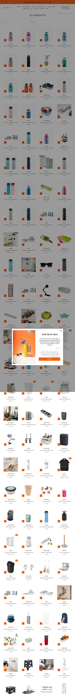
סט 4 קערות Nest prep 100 (10, 501)
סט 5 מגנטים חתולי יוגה (46, 501)
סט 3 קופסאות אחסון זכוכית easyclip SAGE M (46, 603)
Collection (64, 397)
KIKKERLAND (10, 448)
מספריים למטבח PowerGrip (28, 603)
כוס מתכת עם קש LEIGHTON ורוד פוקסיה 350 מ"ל (64, 501)
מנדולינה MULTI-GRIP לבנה (46, 552)
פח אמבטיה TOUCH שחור (11, 578)
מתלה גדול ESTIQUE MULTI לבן (46, 578)
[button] (61, 330)
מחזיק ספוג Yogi (28, 578)
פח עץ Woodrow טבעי (28, 501)
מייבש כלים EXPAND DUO (11, 424)
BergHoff (64, 550)
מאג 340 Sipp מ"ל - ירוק (28, 526)
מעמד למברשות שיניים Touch (11, 552)
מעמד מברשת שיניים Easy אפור (46, 475)
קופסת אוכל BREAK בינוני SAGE (29, 650)
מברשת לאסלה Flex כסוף (29, 629)
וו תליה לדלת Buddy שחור (29, 450)
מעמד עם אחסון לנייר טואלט (64, 675)
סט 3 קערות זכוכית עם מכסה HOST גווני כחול (10, 629)
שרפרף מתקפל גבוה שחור (28, 675)
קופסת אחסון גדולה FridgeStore (64, 650)
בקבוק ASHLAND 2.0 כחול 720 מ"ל (46, 526)
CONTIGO (28, 422)
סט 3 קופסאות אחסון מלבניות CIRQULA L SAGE (10, 603)
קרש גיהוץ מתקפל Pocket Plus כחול (64, 629)
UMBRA (46, 397)
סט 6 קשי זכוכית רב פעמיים (46, 629)
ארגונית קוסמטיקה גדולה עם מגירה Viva (46, 450)
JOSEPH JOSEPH (11, 397)
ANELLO (64, 473)
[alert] (37, 347)
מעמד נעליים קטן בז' (11, 475)
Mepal (46, 601)
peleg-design (28, 576)
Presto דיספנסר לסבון (64, 526)
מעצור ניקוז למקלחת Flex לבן (46, 399)
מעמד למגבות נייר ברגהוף (64, 552)
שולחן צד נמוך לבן (46, 675)
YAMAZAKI (46, 673)
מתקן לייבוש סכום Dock (10, 526)
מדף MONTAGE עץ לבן (64, 603)
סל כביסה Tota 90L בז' (10, 399)
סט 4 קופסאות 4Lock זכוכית (64, 399)
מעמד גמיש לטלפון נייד (11, 450)
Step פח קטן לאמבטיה (28, 399)
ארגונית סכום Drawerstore (46, 424)
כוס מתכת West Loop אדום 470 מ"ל (46, 650)
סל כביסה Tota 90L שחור (64, 450)
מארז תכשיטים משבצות (64, 578)
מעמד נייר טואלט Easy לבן (29, 475)
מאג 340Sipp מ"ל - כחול (64, 424)
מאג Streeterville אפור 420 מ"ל (29, 424)
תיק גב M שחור (64, 475)
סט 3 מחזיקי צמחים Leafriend (11, 650)
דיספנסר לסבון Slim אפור (28, 552)
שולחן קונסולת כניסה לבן (10, 675)
